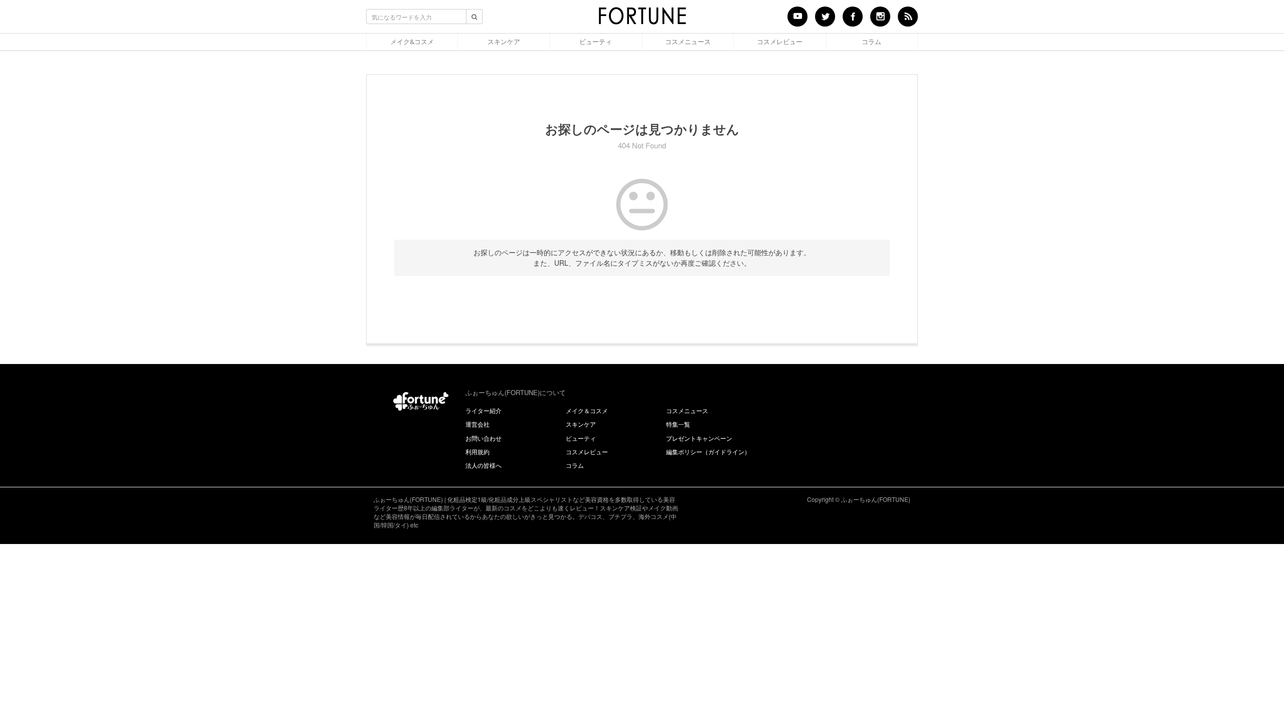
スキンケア (504, 41)
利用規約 (477, 451)
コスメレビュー (779, 41)
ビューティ (595, 41)
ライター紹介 (483, 410)
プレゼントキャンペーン (699, 438)
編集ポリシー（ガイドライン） (708, 451)
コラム (871, 41)
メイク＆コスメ (587, 410)
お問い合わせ (483, 438)
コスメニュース (688, 41)
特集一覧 (678, 424)
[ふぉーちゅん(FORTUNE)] (642, 19)
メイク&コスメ (412, 41)
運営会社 (477, 424)
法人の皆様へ (483, 465)
